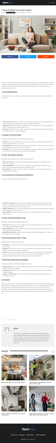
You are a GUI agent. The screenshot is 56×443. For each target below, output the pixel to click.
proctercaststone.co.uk (24, 206)
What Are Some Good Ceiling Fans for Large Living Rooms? (13, 414)
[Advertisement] (28, 71)
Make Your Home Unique (12, 319)
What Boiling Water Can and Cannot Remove (13, 382)
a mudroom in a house (19, 248)
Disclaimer (22, 435)
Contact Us (14, 435)
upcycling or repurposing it (31, 149)
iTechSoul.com (32, 439)
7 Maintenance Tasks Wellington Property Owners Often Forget (40, 383)
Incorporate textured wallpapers (23, 165)
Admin (4, 12)
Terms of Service (40, 435)
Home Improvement (11, 12)
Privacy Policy (30, 435)
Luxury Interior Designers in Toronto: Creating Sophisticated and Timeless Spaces (41, 414)
